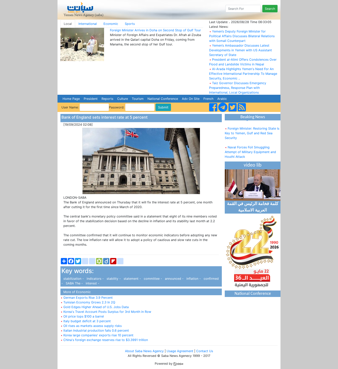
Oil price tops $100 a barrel (83, 316)
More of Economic (76, 292)
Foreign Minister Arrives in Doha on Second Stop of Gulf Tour (155, 30)
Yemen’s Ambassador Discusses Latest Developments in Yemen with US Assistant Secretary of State (240, 50)
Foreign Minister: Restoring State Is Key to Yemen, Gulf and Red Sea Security (252, 130)
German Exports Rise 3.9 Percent (87, 298)
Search (270, 9)
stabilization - (73, 279)
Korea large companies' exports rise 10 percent (97, 335)
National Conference (163, 99)
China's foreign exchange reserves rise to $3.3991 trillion (105, 340)
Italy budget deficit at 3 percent (86, 321)
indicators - (95, 279)
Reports (107, 99)
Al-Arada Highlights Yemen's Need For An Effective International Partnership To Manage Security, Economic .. (243, 73)
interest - (91, 283)
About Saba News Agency (145, 351)
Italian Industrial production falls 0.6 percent (95, 330)
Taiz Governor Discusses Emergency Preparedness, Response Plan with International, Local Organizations (237, 87)
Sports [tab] (130, 24)
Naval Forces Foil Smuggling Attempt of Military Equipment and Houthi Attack (250, 148)
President (91, 99)
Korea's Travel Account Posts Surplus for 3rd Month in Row (106, 312)
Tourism (138, 99)
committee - (152, 279)
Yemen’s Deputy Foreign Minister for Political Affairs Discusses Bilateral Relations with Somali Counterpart (242, 36)
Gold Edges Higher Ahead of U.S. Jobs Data (95, 307)
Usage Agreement (180, 351)
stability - (113, 279)
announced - (173, 279)
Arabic (222, 99)
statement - (132, 279)
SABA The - (74, 283)
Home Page (71, 99)
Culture (122, 99)
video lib (253, 165)
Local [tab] (68, 24)
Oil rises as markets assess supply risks (92, 326)
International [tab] (87, 24)
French (208, 99)
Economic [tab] (110, 24)
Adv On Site (190, 99)
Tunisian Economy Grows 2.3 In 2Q (88, 302)
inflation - (193, 279)
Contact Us (204, 351)
